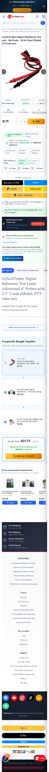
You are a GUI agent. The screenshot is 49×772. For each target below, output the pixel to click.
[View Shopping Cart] (43, 16)
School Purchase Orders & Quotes (23, 666)
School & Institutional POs (23, 610)
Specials (23, 606)
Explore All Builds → (10, 242)
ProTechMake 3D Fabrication (23, 614)
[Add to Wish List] (37, 127)
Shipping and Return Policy (23, 571)
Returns (23, 679)
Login (23, 636)
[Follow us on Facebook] (6, 698)
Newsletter (23, 644)
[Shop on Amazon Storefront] (39, 698)
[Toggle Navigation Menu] (4, 16)
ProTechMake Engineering (23, 674)
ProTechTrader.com (18, 763)
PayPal (13, 189)
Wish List (23, 640)
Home (2, 29)
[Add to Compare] (42, 127)
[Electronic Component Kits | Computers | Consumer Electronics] (15, 17)
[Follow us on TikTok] (30, 698)
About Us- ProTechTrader (23, 567)
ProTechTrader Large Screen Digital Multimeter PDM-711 (9, 492)
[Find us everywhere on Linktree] (6, 706)
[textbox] (23, 22)
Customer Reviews (23, 622)
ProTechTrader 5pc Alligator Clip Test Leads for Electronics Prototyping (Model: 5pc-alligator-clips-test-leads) (30, 422)
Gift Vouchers (23, 602)
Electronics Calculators (24, 670)
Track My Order (23, 662)
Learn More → (37, 224)
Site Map (23, 683)
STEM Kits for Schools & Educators (24, 584)
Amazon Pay (35, 189)
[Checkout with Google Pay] (23, 735)
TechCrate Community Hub (23, 618)
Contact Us (23, 658)
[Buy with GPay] (11, 182)
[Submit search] (43, 23)
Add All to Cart (25, 456)
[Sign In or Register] (37, 16)
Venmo (36, 183)
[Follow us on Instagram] (22, 698)
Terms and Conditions (23, 580)
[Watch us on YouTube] (14, 698)
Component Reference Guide (23, 563)
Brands (23, 597)
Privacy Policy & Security (23, 576)
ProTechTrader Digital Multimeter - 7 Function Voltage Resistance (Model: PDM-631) (29, 392)
